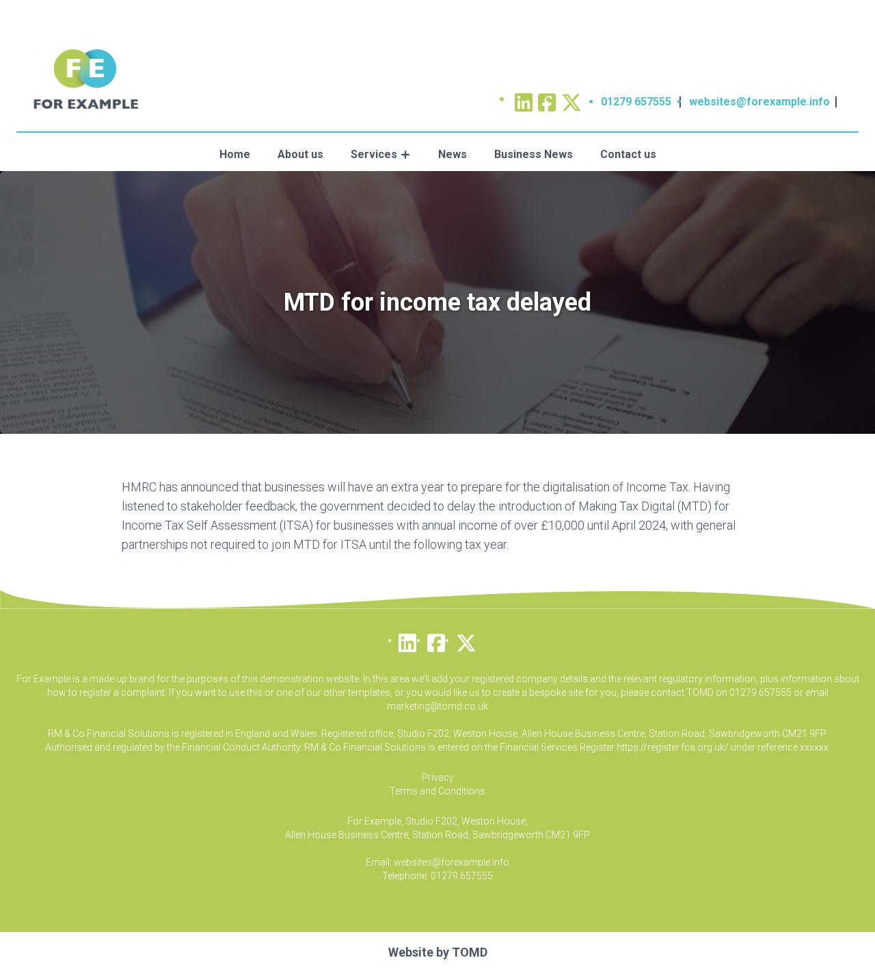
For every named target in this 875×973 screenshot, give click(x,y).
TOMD (469, 952)
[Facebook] (436, 639)
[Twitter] (571, 98)
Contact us (628, 154)
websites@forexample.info (759, 101)
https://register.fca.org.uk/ (673, 747)
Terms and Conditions (437, 791)
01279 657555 (636, 101)
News (452, 154)
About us (300, 154)
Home (234, 154)
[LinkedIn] (407, 639)
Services (374, 154)
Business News (533, 154)
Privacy (438, 777)
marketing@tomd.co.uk (437, 706)
